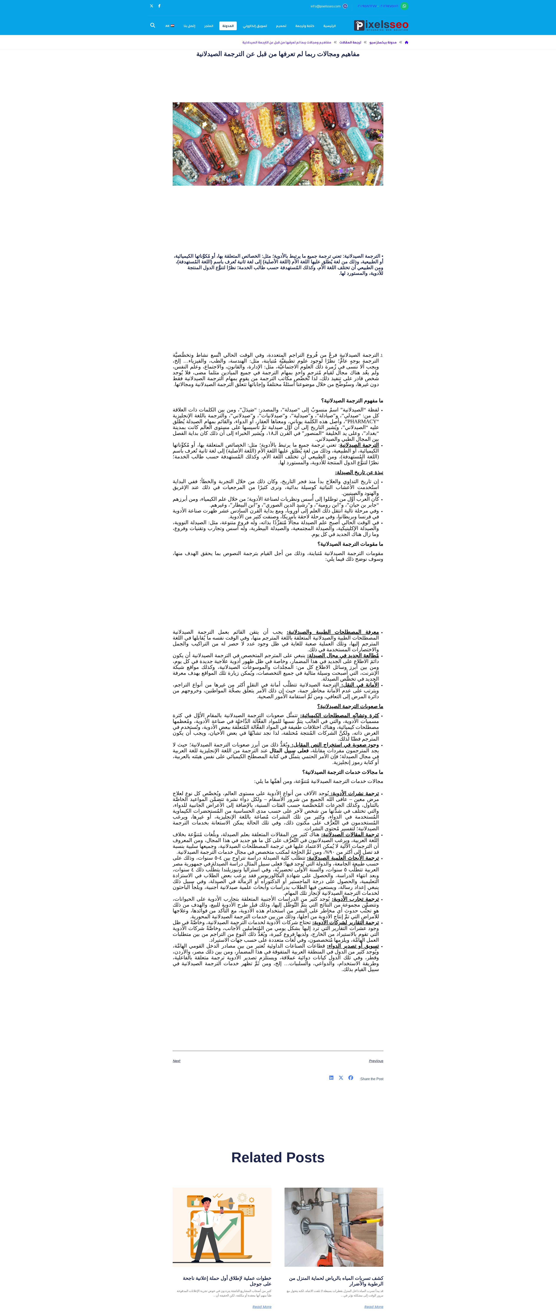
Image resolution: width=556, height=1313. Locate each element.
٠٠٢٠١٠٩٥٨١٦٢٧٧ (367, 6)
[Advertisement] (278, 322)
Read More (373, 1307)
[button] (159, 5)
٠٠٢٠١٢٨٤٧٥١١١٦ (388, 6)
